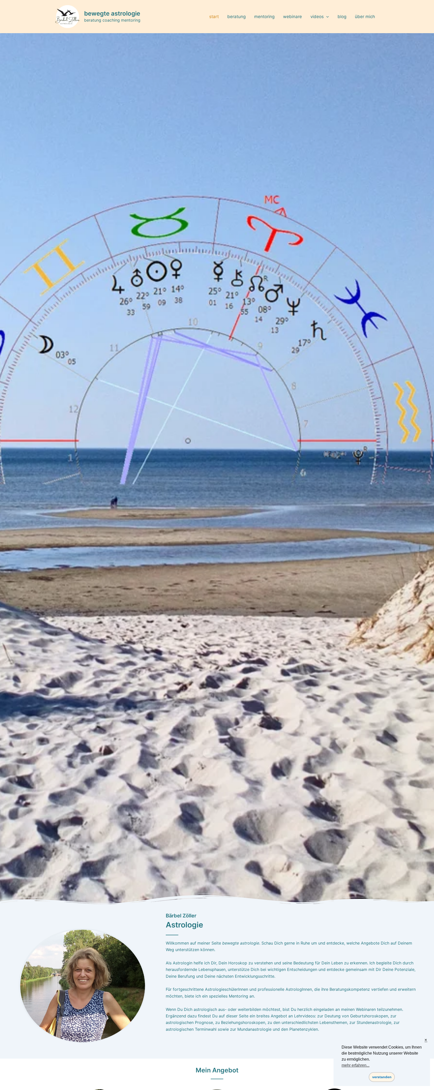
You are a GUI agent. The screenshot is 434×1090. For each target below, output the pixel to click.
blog (342, 16)
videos (317, 16)
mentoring (264, 16)
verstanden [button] (382, 1077)
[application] (326, 16)
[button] (217, 753)
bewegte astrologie (112, 13)
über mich (365, 16)
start (214, 16)
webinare (292, 16)
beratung (236, 16)
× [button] (425, 1040)
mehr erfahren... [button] (355, 1065)
